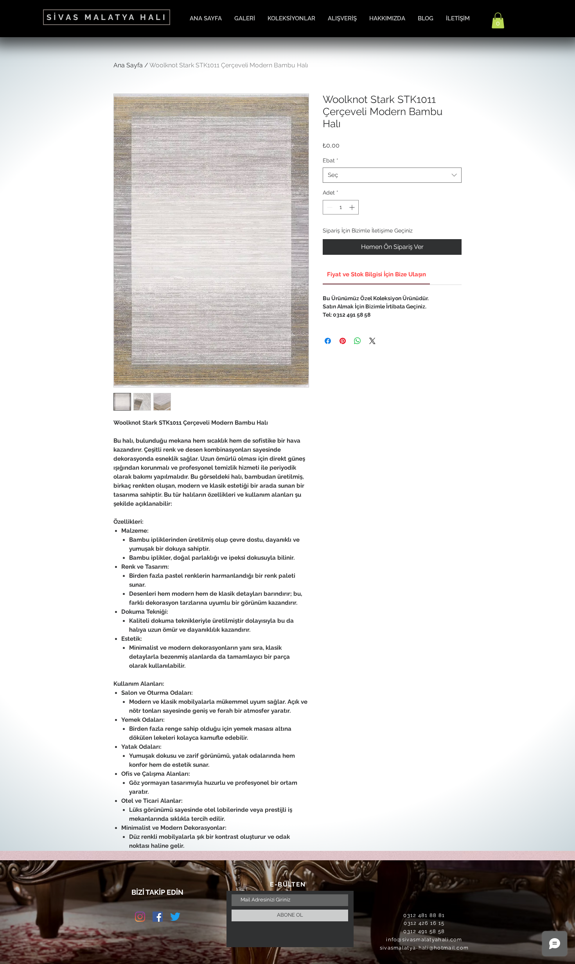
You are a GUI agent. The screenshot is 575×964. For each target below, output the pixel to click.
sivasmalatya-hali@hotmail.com (424, 948)
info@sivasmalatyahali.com (424, 939)
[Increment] (353, 207)
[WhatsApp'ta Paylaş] (357, 341)
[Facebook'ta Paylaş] (327, 341)
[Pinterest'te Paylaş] (342, 341)
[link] (376, 274)
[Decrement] (329, 207)
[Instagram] (140, 917)
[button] (498, 21)
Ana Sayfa (128, 65)
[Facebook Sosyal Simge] (158, 917)
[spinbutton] (341, 207)
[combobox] (392, 175)
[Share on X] (372, 341)
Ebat (330, 160)
